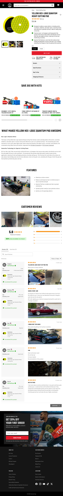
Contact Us (37, 466)
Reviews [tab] (5, 250)
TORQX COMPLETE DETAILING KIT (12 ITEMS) (30, 112)
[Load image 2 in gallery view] (12, 44)
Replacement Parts (39, 461)
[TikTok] (48, 484)
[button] (58, 5)
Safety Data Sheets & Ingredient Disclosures (18, 485)
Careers (10, 458)
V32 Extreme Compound (48, 145)
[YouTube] (44, 484)
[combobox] (34, 5)
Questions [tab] (13, 250)
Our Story (11, 453)
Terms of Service (12, 474)
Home (33, 10)
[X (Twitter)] (51, 484)
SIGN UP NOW (17, 438)
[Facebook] (36, 484)
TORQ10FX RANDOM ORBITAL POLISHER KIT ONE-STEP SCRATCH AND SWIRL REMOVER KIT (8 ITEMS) (51, 112)
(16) (43, 19)
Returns (37, 458)
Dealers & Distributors (40, 477)
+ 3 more (58, 283)
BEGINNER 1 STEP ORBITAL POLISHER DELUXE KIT (9, 112)
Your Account (38, 453)
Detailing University (39, 479)
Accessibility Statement (14, 482)
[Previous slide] (55, 120)
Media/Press (38, 464)
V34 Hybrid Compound (35, 145)
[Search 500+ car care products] (52, 5)
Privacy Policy (12, 477)
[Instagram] (40, 484)
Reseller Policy (12, 479)
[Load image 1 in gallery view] (5, 44)
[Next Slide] (60, 219)
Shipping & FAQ (38, 456)
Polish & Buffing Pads (41, 10)
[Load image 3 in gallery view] (20, 44)
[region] (31, 219)
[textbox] (17, 254)
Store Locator (38, 474)
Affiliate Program (12, 461)
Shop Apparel (11, 464)
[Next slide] (59, 120)
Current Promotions (13, 456)
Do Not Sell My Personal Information (16, 487)
